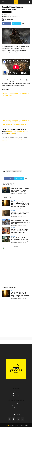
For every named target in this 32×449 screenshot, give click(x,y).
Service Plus (16, 404)
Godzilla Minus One (16, 171)
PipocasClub (7, 425)
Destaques (13, 200)
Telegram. (4, 141)
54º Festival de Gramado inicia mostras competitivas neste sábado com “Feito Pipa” (20, 231)
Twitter (14, 131)
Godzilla (8, 171)
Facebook (9, 131)
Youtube (25, 131)
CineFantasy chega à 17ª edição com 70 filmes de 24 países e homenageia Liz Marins (20, 190)
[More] (23, 23)
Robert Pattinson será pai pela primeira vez (15, 124)
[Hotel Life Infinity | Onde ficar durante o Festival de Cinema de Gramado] (6, 222)
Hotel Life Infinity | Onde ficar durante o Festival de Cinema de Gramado (20, 222)
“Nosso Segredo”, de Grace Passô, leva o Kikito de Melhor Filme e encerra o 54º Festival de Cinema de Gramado (20, 204)
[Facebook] (9, 419)
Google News (11, 133)
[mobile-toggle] (2, 2)
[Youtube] (22, 419)
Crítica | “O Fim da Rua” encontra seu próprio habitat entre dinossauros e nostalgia (20, 239)
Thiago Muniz (9, 19)
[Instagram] (13, 419)
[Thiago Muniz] (3, 19)
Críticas (13, 236)
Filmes (3, 11)
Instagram (19, 131)
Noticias (9, 11)
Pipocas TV (16, 396)
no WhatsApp (19, 139)
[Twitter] (18, 419)
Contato (16, 408)
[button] (29, 2)
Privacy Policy (16, 406)
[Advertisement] (16, 317)
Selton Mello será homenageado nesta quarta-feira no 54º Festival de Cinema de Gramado (20, 213)
